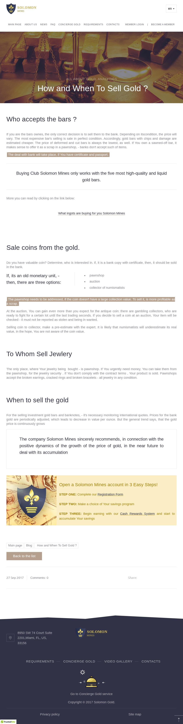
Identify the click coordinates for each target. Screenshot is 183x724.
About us (31, 24)
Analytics (107, 79)
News (43, 24)
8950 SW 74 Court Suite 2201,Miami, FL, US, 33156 (35, 638)
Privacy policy (50, 714)
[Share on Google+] (153, 577)
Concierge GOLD (79, 661)
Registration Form (110, 494)
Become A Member (163, 24)
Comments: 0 (39, 578)
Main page (14, 24)
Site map (134, 714)
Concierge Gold (69, 24)
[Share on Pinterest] (162, 577)
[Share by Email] (171, 577)
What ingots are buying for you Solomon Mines (91, 213)
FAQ (53, 24)
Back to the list (24, 556)
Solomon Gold (104, 702)
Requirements (93, 24)
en (170, 8)
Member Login (134, 24)
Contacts (113, 24)
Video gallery (118, 661)
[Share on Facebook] (144, 577)
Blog (29, 545)
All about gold (81, 79)
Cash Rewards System (137, 514)
